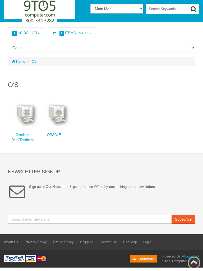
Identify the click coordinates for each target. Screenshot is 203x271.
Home (20, 61)
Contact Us (108, 241)
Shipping (86, 241)
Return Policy (63, 241)
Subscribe (183, 219)
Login (147, 241)
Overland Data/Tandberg (22, 137)
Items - (74, 32)
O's (34, 61)
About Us (11, 241)
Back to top (194, 262)
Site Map (130, 241)
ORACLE (54, 134)
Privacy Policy (36, 241)
